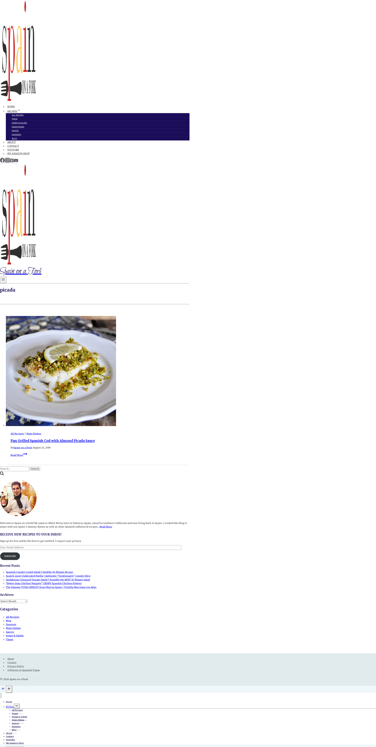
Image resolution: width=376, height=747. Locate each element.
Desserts (16, 135)
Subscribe (10, 556)
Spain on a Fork (23, 447)
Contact (13, 146)
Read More (19, 455)
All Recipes (18, 115)
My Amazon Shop (18, 153)
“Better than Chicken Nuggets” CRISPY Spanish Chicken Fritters (44, 583)
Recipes (10, 706)
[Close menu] (1, 695)
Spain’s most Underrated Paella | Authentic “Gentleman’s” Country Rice (48, 575)
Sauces (15, 131)
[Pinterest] (12, 161)
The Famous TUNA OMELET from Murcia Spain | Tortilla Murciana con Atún (51, 587)
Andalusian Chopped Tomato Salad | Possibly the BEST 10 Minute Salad (48, 579)
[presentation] (97, 371)
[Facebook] (2, 161)
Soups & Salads (19, 123)
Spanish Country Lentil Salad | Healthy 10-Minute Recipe (39, 572)
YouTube (13, 149)
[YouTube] (16, 161)
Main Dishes (18, 127)
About (11, 142)
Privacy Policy (15, 666)
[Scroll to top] (3, 690)
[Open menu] (3, 280)
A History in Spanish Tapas (23, 669)
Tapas (14, 119)
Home (11, 106)
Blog (14, 138)
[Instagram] (7, 161)
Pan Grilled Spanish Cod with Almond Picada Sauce (53, 441)
